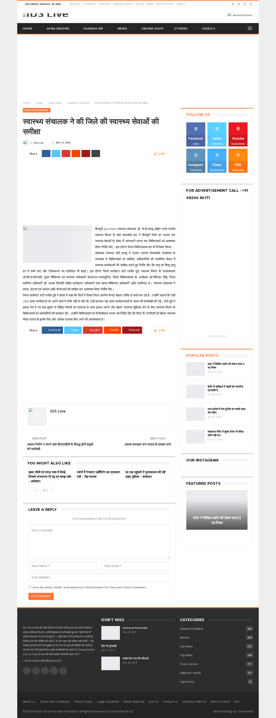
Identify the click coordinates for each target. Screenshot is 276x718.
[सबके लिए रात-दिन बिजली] (110, 663)
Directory (104, 3)
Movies (185, 637)
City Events (187, 682)
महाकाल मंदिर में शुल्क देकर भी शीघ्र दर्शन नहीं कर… (226, 433)
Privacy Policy (83, 701)
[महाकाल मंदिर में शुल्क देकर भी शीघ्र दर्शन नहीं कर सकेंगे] (195, 437)
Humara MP (93, 28)
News (150, 3)
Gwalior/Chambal (36, 110)
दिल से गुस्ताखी (108, 646)
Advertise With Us (194, 701)
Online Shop (152, 28)
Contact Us (90, 3)
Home (27, 28)
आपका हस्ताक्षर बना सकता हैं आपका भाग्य (148, 444)
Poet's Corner (189, 664)
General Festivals (135, 628)
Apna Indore (58, 28)
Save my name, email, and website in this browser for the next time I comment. (89, 587)
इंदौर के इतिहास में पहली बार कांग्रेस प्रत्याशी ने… (225, 388)
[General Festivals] (110, 633)
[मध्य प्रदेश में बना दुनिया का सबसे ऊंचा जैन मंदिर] (195, 414)
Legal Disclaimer (108, 701)
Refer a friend (165, 3)
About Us (75, 3)
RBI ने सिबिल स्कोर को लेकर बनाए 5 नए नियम (226, 365)
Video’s (181, 3)
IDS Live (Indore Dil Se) (118, 711)
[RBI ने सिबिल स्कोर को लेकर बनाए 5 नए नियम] (195, 369)
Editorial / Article (123, 3)
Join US (140, 3)
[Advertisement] (138, 67)
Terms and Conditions (55, 701)
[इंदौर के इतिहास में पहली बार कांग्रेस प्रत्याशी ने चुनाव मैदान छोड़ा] (195, 392)
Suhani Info (246, 711)
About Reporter (134, 701)
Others (181, 28)
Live (236, 701)
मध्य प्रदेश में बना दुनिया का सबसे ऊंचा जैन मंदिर (226, 410)
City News (186, 646)
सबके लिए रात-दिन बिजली (136, 658)
